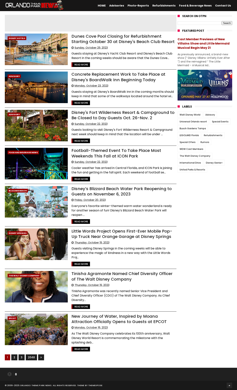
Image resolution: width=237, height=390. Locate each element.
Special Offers (188, 142)
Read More (81, 64)
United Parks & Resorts (192, 169)
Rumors (205, 142)
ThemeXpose (95, 385)
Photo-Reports (138, 5)
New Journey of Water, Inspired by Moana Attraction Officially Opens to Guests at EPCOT (119, 319)
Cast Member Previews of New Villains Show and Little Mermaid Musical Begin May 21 (204, 43)
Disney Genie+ (214, 162)
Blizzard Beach (18, 190)
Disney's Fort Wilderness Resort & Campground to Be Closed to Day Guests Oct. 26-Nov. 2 (122, 115)
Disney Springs (17, 233)
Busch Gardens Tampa (193, 128)
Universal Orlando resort (193, 121)
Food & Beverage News (195, 5)
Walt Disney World (190, 114)
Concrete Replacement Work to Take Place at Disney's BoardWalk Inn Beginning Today (118, 77)
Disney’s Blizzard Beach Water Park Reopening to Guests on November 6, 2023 (121, 191)
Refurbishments (164, 5)
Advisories (116, 5)
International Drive (190, 162)
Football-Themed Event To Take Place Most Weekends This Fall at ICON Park (116, 153)
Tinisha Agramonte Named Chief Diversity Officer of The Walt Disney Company (122, 276)
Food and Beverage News (23, 152)
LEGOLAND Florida (189, 135)
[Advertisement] (94, 23)
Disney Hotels (17, 38)
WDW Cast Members (191, 149)
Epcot (12, 318)
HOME (102, 5)
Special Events (220, 121)
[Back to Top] (229, 385)
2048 (31, 357)
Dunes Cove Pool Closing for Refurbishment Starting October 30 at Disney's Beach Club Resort (123, 39)
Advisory (14, 76)
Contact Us (223, 5)
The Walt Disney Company (24, 275)
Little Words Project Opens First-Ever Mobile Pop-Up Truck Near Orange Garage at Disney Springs (121, 233)
